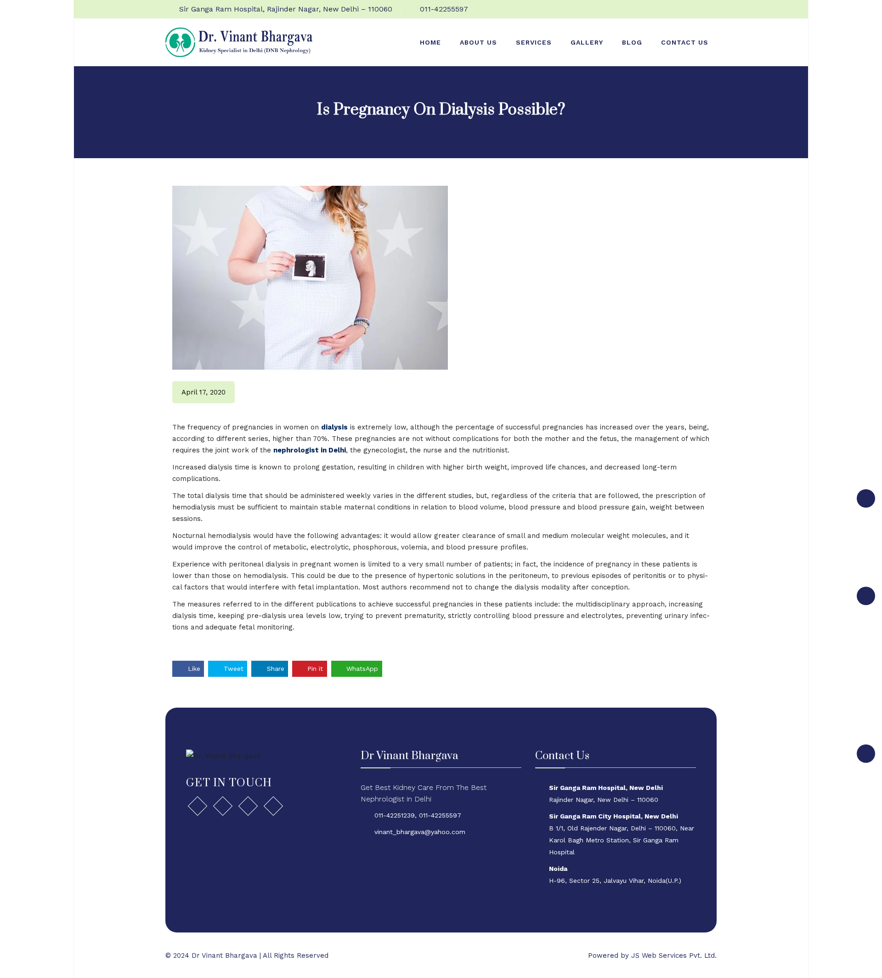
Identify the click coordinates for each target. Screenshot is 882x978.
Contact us (684, 42)
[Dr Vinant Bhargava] (238, 42)
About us (478, 42)
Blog (632, 42)
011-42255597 (444, 9)
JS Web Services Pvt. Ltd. (674, 955)
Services (534, 42)
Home (430, 42)
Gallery (587, 42)
